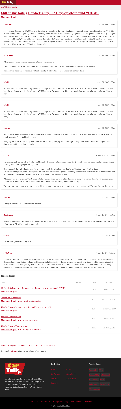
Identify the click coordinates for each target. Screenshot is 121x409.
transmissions (36, 301)
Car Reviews (49, 2)
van (24, 301)
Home (3, 345)
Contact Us (34, 402)
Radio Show (71, 374)
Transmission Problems (11, 297)
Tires (101, 370)
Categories (12, 345)
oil (24, 329)
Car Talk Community (9, 7)
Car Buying (93, 379)
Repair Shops (64, 2)
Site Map (88, 402)
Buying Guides (24, 2)
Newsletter (54, 379)
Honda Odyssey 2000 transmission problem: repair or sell (26, 307)
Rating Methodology (60, 402)
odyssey (28, 301)
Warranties (93, 370)
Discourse (14, 351)
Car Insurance (94, 389)
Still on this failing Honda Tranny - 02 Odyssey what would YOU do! (50, 13)
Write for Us (45, 402)
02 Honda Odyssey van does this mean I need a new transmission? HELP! (33, 288)
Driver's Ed (105, 375)
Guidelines (23, 345)
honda (20, 301)
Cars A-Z (92, 2)
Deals (37, 2)
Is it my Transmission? (11, 316)
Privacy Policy (49, 345)
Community (79, 2)
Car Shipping (94, 375)
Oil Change (93, 384)
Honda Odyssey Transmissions (14, 326)
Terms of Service (35, 345)
